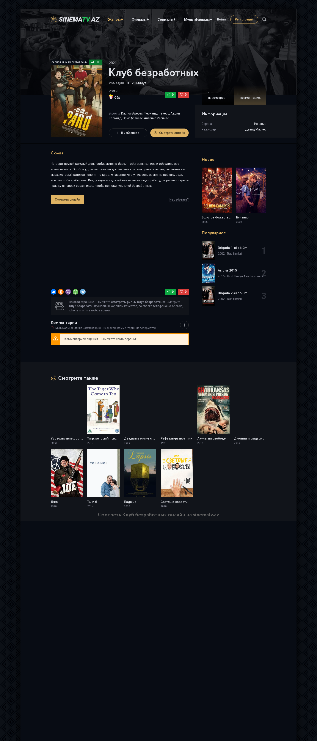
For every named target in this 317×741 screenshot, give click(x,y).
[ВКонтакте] (53, 292)
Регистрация (244, 19)
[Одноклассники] (61, 292)
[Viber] (68, 292)
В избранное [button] (130, 133)
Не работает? (179, 199)
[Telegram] (83, 292)
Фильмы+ (140, 19)
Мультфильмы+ (198, 19)
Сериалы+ (166, 19)
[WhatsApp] (75, 292)
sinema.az (79, 19)
